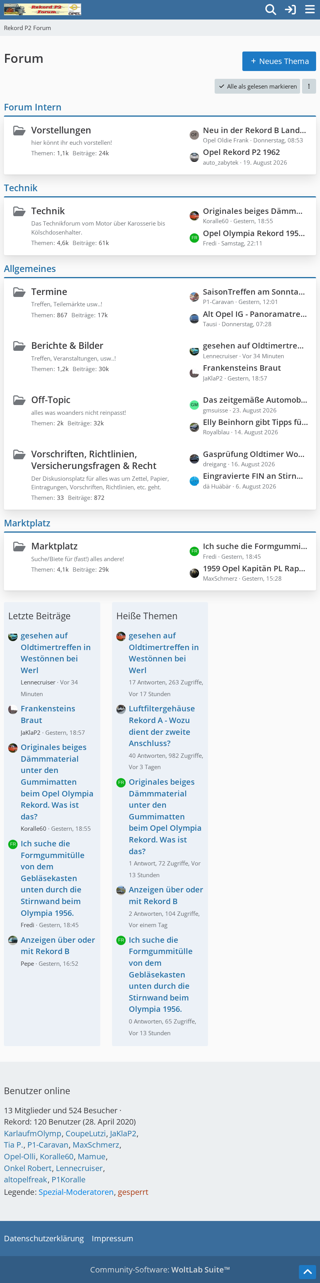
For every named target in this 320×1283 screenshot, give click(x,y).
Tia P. (13, 1144)
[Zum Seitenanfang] (307, 1272)
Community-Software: (160, 1269)
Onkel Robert (28, 1168)
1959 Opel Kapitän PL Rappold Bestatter (255, 568)
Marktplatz (27, 523)
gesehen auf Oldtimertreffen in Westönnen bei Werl (255, 345)
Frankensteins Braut (242, 368)
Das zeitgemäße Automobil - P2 (255, 399)
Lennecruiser (38, 682)
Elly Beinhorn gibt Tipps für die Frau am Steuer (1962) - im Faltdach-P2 (255, 422)
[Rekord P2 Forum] (42, 9)
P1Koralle (68, 1179)
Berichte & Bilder (67, 345)
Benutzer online (37, 1090)
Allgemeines (30, 268)
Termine (49, 291)
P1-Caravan (47, 1144)
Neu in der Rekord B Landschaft (255, 130)
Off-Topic (50, 399)
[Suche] (271, 10)
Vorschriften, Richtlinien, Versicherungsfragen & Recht (93, 460)
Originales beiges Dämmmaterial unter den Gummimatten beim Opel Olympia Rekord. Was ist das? (255, 211)
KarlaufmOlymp (32, 1133)
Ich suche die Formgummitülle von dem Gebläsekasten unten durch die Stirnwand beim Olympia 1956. (255, 546)
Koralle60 (33, 828)
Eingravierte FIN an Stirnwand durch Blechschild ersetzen (255, 476)
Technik (20, 187)
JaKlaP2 (31, 732)
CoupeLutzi (86, 1133)
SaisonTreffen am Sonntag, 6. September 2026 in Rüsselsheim (255, 291)
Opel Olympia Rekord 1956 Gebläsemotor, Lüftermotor (255, 233)
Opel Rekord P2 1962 (241, 152)
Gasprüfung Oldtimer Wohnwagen (255, 454)
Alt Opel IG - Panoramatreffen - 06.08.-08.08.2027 (255, 314)
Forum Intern (33, 107)
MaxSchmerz (96, 1144)
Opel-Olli (20, 1156)
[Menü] (310, 10)
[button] (309, 86)
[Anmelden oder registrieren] (290, 10)
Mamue (91, 1156)
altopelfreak (25, 1179)
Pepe (27, 963)
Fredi (27, 925)
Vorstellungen (61, 130)
